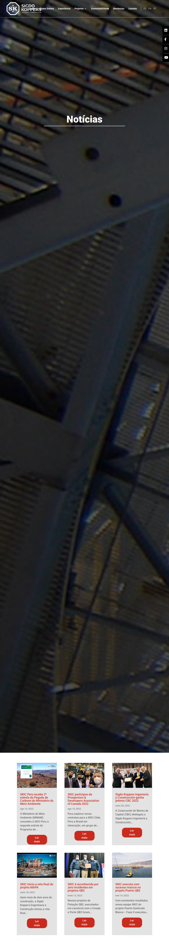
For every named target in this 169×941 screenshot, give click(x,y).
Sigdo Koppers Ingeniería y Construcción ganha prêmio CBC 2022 (132, 797)
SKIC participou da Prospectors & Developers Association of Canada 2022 (83, 799)
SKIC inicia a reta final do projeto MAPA (36, 885)
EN (149, 8)
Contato (132, 8)
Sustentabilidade (100, 8)
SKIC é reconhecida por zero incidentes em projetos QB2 (83, 887)
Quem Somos (47, 8)
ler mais (37, 839)
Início (33, 8)
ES (145, 8)
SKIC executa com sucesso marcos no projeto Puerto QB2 (128, 887)
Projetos (79, 8)
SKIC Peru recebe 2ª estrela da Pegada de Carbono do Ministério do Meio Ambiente (36, 799)
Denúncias (118, 8)
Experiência (64, 8)
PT (154, 8)
